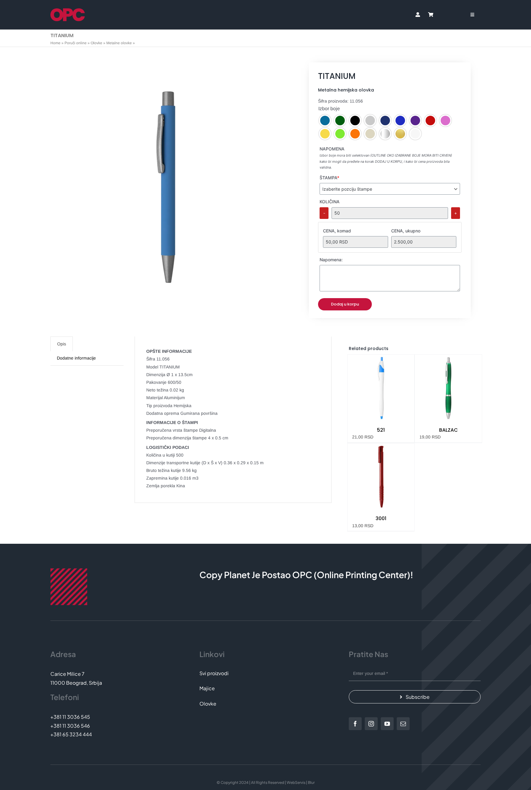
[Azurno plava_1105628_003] (166, 187)
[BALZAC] (448, 388)
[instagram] (371, 723)
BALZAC (448, 430)
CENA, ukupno (405, 230)
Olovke (96, 43)
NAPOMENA (332, 148)
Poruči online (76, 43)
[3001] (381, 476)
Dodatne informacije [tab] (76, 358)
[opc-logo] (67, 10)
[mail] (403, 723)
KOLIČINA (330, 201)
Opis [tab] (61, 343)
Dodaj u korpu (345, 304)
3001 (381, 518)
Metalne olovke (119, 43)
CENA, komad (337, 230)
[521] (381, 388)
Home (55, 43)
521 (381, 430)
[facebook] (355, 723)
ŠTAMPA (329, 177)
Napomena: (331, 259)
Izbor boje (329, 108)
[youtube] (387, 723)
